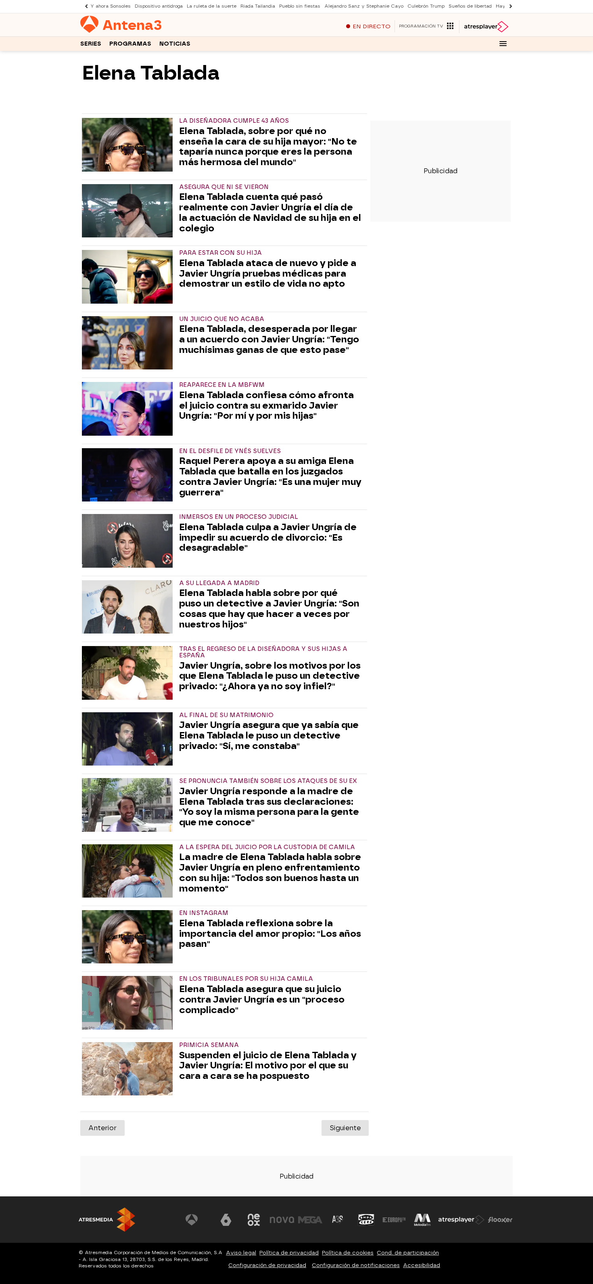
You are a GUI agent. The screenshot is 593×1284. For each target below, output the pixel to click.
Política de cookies (348, 1253)
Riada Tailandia (257, 6)
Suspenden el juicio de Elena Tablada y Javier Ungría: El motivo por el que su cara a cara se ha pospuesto (268, 1065)
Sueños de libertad (470, 6)
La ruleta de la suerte (211, 6)
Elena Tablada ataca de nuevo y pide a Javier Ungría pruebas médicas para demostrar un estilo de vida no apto (267, 273)
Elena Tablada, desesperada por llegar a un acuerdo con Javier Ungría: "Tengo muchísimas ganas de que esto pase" (269, 339)
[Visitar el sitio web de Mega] (310, 1220)
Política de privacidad (289, 1253)
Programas (130, 43)
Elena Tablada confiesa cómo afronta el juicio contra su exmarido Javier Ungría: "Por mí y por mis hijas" (266, 405)
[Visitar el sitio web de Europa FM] (394, 1220)
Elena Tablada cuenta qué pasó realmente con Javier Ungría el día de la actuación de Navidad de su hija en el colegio (270, 212)
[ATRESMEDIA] (107, 1219)
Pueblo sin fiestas (299, 6)
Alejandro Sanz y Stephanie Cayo (363, 6)
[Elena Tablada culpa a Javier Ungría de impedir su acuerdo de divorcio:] (129, 540)
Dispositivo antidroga (159, 6)
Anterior (102, 1128)
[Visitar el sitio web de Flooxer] (500, 1220)
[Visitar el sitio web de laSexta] (226, 1220)
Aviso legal (241, 1253)
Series (90, 43)
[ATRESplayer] (486, 26)
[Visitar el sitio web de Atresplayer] (461, 1220)
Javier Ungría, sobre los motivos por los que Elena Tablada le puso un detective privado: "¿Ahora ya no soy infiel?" (270, 676)
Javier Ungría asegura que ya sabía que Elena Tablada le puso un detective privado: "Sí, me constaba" (269, 735)
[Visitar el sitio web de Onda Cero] (366, 1220)
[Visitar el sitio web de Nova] (282, 1220)
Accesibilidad (421, 1265)
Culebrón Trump (426, 6)
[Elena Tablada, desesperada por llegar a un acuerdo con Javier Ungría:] (129, 342)
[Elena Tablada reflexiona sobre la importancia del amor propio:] (129, 936)
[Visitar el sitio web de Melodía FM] (422, 1220)
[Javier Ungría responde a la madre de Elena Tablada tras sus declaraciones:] (129, 804)
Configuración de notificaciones (356, 1265)
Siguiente (345, 1128)
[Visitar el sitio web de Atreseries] (338, 1220)
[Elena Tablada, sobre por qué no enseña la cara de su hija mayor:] (129, 144)
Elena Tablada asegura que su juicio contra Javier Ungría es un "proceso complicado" (262, 999)
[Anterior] (84, 6)
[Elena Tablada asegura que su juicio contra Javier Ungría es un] (129, 1002)
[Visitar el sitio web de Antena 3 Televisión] (198, 1220)
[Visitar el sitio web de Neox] (254, 1220)
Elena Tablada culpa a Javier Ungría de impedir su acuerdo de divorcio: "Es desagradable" (268, 537)
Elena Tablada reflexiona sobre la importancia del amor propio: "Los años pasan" (270, 933)
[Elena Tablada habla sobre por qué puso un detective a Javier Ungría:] (129, 607)
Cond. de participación (408, 1253)
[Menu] (503, 43)
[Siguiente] (509, 6)
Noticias (174, 43)
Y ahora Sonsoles (110, 6)
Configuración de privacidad (267, 1265)
